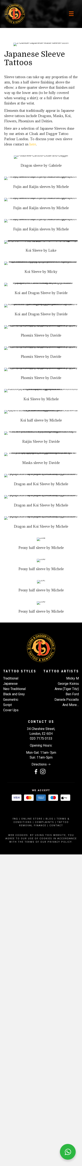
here (32, 144)
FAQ (15, 818)
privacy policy (60, 842)
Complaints (44, 822)
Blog (49, 818)
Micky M (72, 678)
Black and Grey (14, 694)
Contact (56, 825)
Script (7, 705)
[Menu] (71, 13)
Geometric (10, 700)
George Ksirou (68, 684)
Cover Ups (11, 710)
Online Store (31, 818)
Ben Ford (72, 694)
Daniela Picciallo (66, 700)
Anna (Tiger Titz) (67, 689)
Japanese (10, 684)
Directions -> (41, 764)
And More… (70, 705)
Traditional (10, 678)
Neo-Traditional (14, 689)
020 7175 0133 (41, 738)
